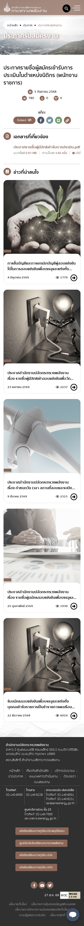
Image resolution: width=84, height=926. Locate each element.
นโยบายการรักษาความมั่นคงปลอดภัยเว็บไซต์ (42, 909)
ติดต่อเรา (70, 776)
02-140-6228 (34, 794)
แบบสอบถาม (42, 782)
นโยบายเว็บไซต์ (18, 904)
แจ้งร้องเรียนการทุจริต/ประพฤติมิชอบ (42, 831)
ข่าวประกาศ (15, 776)
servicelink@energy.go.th (40, 818)
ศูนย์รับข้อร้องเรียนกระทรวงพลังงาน (41, 843)
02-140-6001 (65, 794)
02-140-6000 (14, 794)
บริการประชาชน (65, 770)
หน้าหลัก (12, 25)
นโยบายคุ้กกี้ (57, 915)
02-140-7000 (44, 814)
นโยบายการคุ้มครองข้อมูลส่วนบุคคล (53, 904)
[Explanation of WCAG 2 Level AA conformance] (70, 895)
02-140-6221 (65, 799)
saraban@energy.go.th (60, 803)
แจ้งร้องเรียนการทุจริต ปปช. (36, 855)
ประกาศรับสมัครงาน (50, 25)
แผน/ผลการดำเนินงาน (43, 776)
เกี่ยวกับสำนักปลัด (37, 770)
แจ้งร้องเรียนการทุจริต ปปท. (36, 867)
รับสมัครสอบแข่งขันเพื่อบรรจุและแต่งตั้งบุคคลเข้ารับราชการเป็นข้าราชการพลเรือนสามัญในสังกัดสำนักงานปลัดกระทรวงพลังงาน (39, 704)
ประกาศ (27, 25)
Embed (22, 120)
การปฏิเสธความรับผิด (32, 915)
